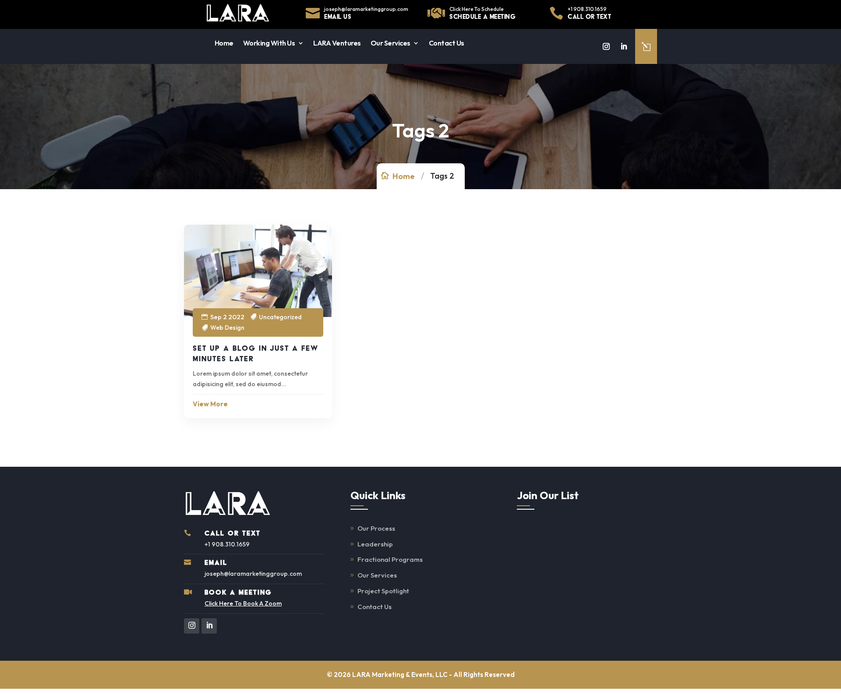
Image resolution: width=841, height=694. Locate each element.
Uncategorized (280, 317)
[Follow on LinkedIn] (624, 46)
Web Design (227, 327)
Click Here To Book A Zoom (243, 603)
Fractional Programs (390, 559)
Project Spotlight (383, 591)
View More (210, 404)
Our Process (376, 528)
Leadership (375, 544)
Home (224, 43)
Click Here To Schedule (476, 9)
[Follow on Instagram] (606, 46)
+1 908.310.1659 (587, 9)
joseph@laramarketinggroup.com (366, 9)
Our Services (390, 43)
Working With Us (269, 43)
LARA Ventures (337, 43)
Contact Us (446, 43)
